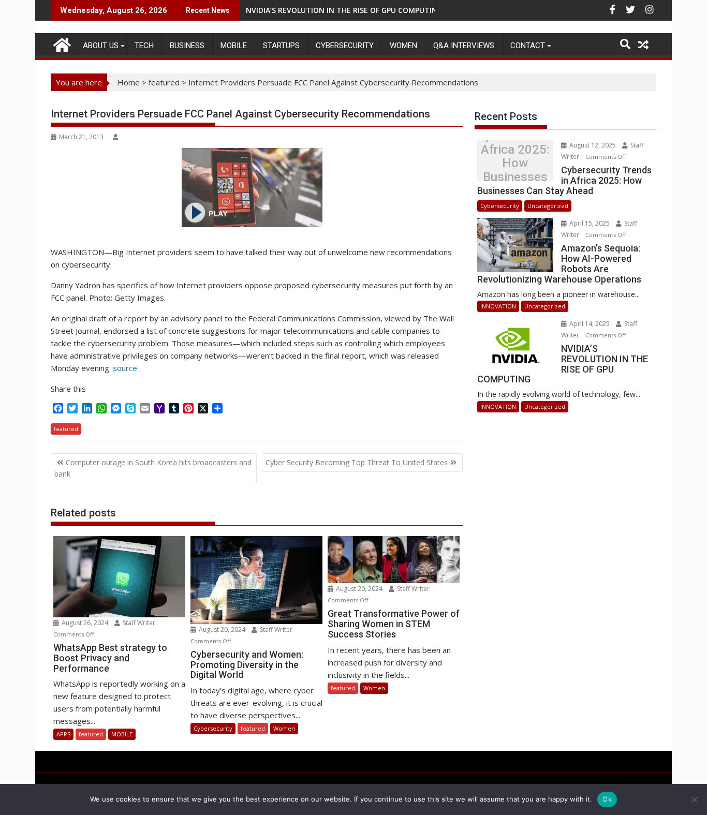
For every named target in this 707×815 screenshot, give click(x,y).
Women (403, 45)
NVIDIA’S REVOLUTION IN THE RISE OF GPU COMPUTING (344, 10)
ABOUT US (101, 45)
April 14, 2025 (589, 323)
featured (164, 82)
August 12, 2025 (592, 145)
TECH (144, 45)
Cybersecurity (345, 45)
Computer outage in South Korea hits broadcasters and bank (153, 468)
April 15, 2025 (589, 223)
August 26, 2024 (85, 622)
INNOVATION (498, 306)
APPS (63, 734)
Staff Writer (138, 622)
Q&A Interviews (463, 45)
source (124, 368)
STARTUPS (281, 45)
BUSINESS (187, 45)
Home (128, 82)
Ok (607, 799)
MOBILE (233, 45)
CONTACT (527, 45)
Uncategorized (547, 206)
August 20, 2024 (222, 629)
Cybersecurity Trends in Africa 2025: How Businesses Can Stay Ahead (515, 163)
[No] (694, 799)
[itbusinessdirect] (61, 43)
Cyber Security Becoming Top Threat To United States (357, 462)
